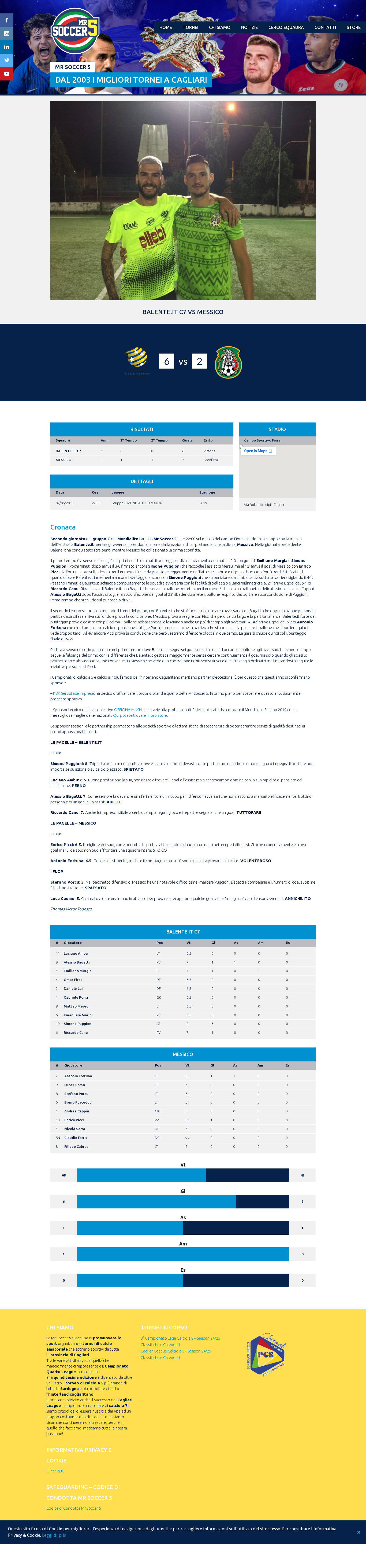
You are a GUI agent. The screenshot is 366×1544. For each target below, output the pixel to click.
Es (288, 942)
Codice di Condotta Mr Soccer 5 (73, 1508)
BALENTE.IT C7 (68, 451)
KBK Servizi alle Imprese (73, 693)
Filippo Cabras (76, 1146)
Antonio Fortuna (78, 1076)
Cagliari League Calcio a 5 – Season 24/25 (176, 1351)
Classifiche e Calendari (160, 1344)
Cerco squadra (286, 27)
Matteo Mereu (76, 1006)
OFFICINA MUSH (128, 709)
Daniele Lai (73, 988)
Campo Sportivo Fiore (262, 440)
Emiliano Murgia (78, 971)
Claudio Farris (75, 1137)
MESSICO (63, 460)
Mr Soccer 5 (73, 67)
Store (354, 27)
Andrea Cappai (76, 1111)
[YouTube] (6, 73)
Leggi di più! (54, 1535)
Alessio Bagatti (77, 962)
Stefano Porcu (76, 1093)
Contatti (325, 27)
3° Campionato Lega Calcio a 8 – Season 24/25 (180, 1338)
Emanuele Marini (78, 1015)
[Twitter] (6, 60)
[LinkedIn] (6, 47)
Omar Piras (73, 979)
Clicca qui (54, 1471)
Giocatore (73, 942)
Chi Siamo (219, 27)
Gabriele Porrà (76, 997)
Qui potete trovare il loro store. (140, 715)
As (236, 942)
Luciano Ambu (76, 953)
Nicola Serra (74, 1129)
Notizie (249, 27)
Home (165, 27)
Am (261, 942)
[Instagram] (6, 33)
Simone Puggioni (78, 1023)
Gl (213, 942)
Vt (188, 942)
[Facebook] (6, 20)
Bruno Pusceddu (78, 1102)
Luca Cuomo (74, 1085)
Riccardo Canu (76, 1032)
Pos (159, 942)
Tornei (190, 27)
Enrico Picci (74, 1120)
